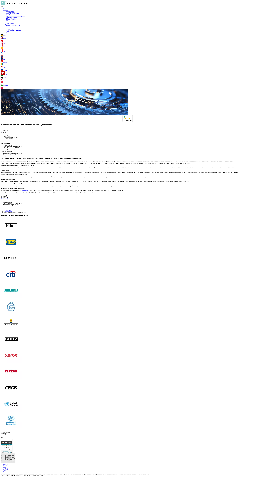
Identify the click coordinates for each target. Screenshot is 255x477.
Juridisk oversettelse (10, 11)
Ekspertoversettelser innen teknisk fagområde (15, 16)
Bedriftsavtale (9, 27)
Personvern (5, 469)
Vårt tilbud (5, 10)
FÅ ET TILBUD (4, 131)
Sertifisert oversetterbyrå (11, 26)
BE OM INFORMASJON (6, 140)
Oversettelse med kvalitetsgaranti (13, 25)
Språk (4, 8)
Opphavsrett (5, 468)
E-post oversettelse (10, 22)
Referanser (8, 31)
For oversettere (6, 471)
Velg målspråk (4, 130)
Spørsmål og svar (6, 465)
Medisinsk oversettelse (10, 12)
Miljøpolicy (5, 464)
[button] (127, 118)
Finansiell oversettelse (10, 14)
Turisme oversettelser (10, 20)
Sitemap (5, 470)
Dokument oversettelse (10, 18)
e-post (124, 190)
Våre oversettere (9, 29)
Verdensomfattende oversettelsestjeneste (14, 30)
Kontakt (5, 32)
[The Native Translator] (14, 5)
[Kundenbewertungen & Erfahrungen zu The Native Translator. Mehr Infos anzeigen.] (6, 452)
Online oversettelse (10, 23)
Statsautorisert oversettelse (11, 17)
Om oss (4, 24)
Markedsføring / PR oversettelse (12, 13)
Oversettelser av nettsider (11, 19)
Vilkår (4, 467)
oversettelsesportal (25, 190)
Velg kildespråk (4, 129)
